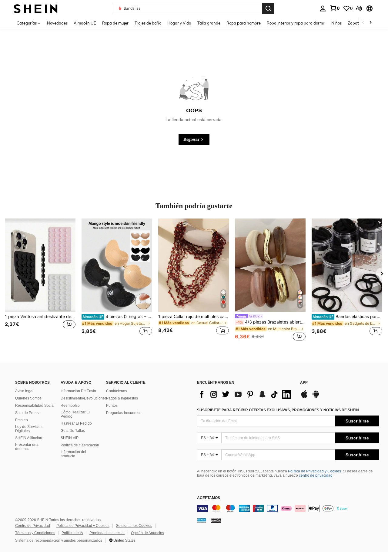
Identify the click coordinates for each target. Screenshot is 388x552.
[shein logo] (36, 8)
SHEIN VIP (70, 438)
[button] (359, 8)
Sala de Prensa (28, 413)
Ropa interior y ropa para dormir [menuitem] (296, 23)
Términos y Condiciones (35, 533)
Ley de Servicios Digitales (28, 429)
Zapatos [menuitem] (355, 23)
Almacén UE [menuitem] (85, 23)
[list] (245, 394)
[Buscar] (268, 8)
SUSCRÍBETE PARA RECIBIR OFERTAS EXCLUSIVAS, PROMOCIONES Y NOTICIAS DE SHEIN (278, 410)
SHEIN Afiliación (28, 438)
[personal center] (322, 8)
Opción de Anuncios (147, 533)
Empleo (21, 420)
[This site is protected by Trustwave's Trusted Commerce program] (201, 520)
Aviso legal (24, 391)
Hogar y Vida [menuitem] (179, 23)
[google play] (316, 397)
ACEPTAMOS (208, 498)
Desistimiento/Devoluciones (84, 398)
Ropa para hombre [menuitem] (243, 23)
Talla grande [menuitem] (208, 23)
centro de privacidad (316, 475)
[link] (334, 8)
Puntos (112, 405)
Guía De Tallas (73, 431)
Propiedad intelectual (107, 533)
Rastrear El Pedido (76, 423)
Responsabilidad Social (35, 405)
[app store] (304, 397)
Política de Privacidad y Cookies (314, 471)
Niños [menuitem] (336, 23)
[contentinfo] (288, 508)
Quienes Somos (28, 398)
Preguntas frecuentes (123, 413)
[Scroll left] (363, 23)
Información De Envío (78, 391)
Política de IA (72, 533)
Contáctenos (116, 391)
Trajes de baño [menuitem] (148, 23)
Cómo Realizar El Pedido (75, 414)
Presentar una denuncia (26, 446)
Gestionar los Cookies (134, 526)
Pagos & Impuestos (122, 398)
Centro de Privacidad (32, 526)
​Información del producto (73, 454)
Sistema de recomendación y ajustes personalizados (58, 540)
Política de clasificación (80, 445)
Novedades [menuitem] (57, 23)
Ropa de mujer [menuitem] (115, 23)
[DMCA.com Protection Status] (216, 520)
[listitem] (40, 280)
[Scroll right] (370, 23)
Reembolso (70, 405)
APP (304, 383)
